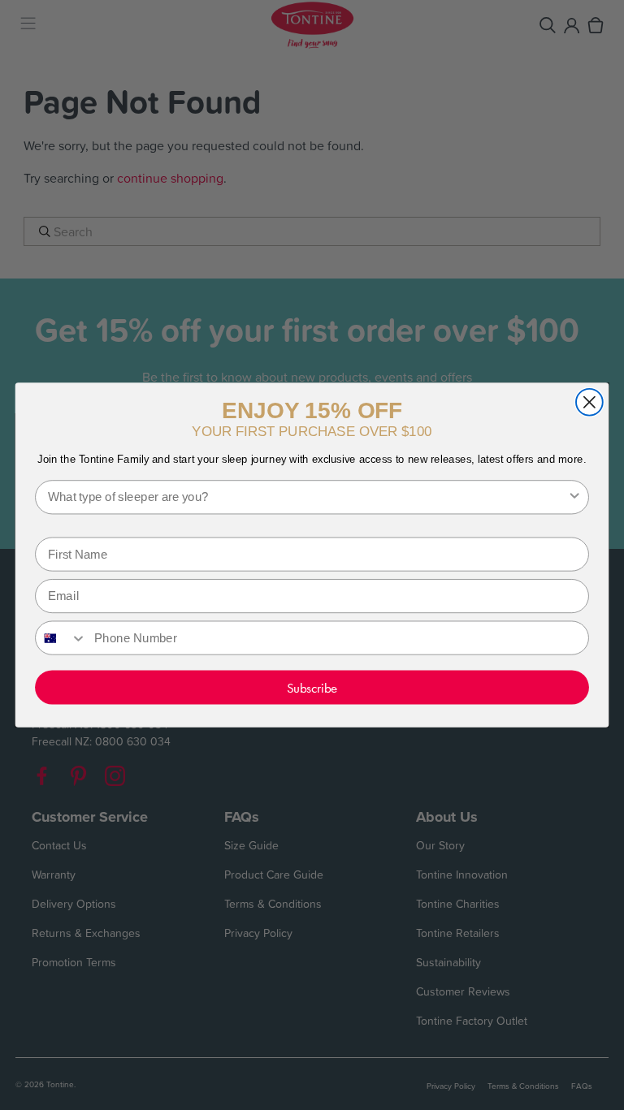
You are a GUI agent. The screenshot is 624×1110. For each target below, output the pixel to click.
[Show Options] (575, 497)
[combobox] (307, 497)
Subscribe (312, 687)
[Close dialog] (589, 402)
